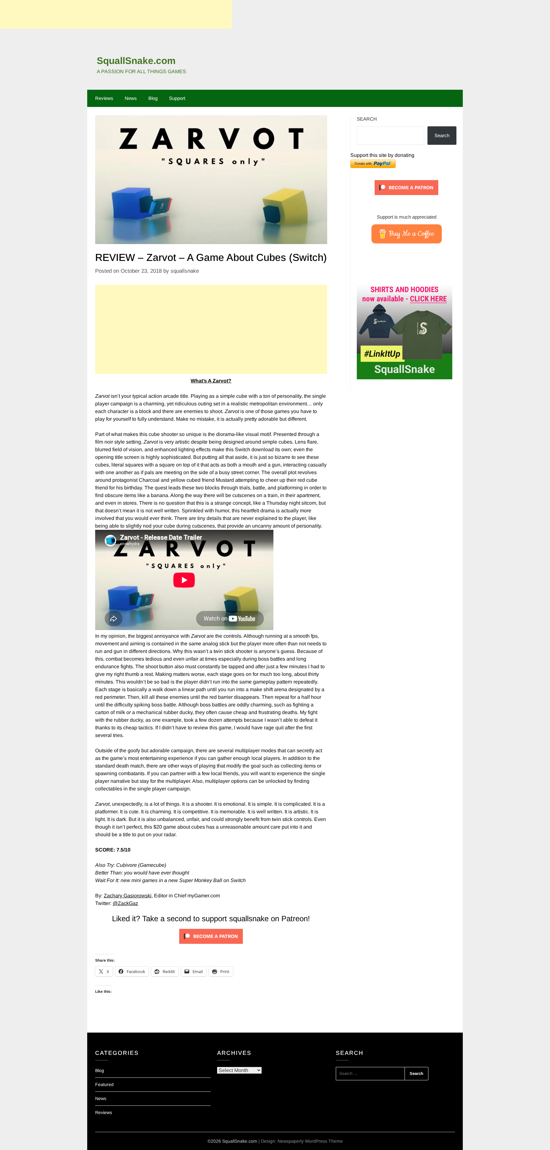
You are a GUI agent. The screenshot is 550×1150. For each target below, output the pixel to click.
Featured (104, 1084)
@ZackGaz (125, 903)
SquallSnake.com (136, 60)
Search (367, 119)
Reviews (104, 98)
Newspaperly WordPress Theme (310, 1141)
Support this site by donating (382, 155)
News (131, 98)
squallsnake (185, 271)
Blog (153, 98)
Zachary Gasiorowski (128, 895)
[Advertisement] (116, 14)
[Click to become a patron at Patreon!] (211, 945)
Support (177, 98)
